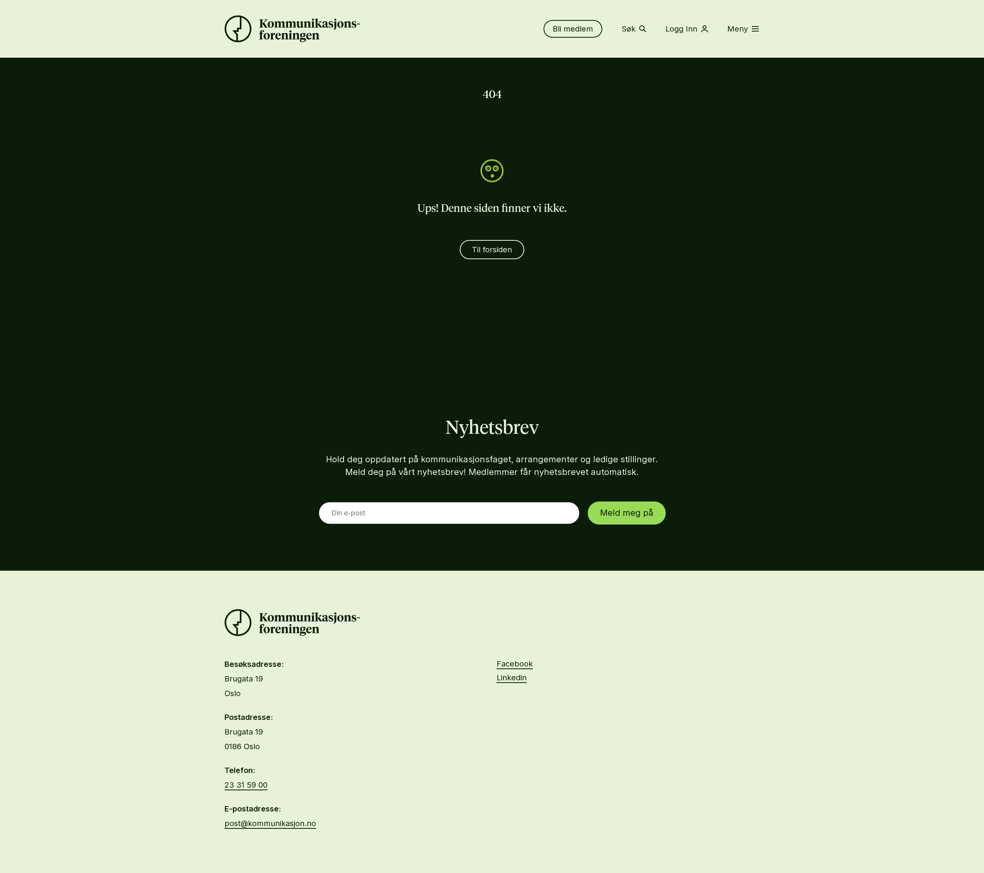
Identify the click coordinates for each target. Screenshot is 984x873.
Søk (628, 28)
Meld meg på (626, 513)
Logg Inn (681, 28)
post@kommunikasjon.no (270, 823)
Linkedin (512, 677)
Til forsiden (492, 249)
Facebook (515, 663)
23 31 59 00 (246, 785)
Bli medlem (573, 28)
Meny (737, 28)
